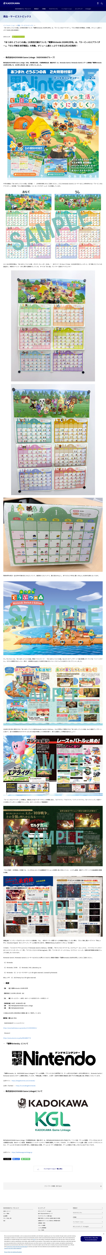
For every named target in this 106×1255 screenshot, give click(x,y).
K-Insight (88, 9)
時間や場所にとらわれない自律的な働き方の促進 (49, 1218)
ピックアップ (78, 9)
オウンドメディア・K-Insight (44, 1211)
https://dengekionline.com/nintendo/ (23, 1081)
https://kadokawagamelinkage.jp (22, 1152)
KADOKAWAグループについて (23, 9)
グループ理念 (6, 1213)
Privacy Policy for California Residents (13, 1252)
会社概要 (5, 1216)
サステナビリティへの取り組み (45, 1216)
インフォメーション (66, 9)
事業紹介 (36, 9)
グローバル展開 (41, 1225)
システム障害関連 (42, 1227)
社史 (4, 1220)
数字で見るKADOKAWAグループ (45, 1213)
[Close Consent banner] (104, 1234)
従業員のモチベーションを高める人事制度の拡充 (49, 1220)
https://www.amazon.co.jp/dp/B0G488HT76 (17, 1038)
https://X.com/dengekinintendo (26, 1086)
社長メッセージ (6, 1211)
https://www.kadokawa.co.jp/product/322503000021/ (20, 1028)
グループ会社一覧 (7, 1218)
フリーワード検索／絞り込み (53, 1186)
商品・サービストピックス (25, 25)
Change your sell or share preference (12, 1248)
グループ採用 (41, 1230)
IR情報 (44, 9)
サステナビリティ (53, 9)
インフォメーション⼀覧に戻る (53, 1169)
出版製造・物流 (41, 1223)
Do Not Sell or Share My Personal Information (17, 1246)
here (34, 1239)
